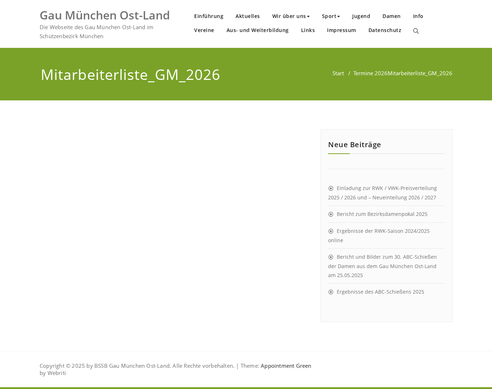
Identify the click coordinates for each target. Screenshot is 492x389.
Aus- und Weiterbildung (258, 30)
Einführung (208, 16)
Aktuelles (248, 16)
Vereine (204, 30)
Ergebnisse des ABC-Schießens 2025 (380, 291)
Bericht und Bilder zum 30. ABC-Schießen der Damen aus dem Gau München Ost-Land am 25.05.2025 (382, 266)
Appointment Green (285, 365)
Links (308, 30)
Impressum (341, 30)
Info (418, 16)
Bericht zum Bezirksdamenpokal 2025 (382, 214)
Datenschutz (385, 30)
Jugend (361, 16)
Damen (392, 16)
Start (338, 73)
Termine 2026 (370, 73)
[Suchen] (416, 31)
